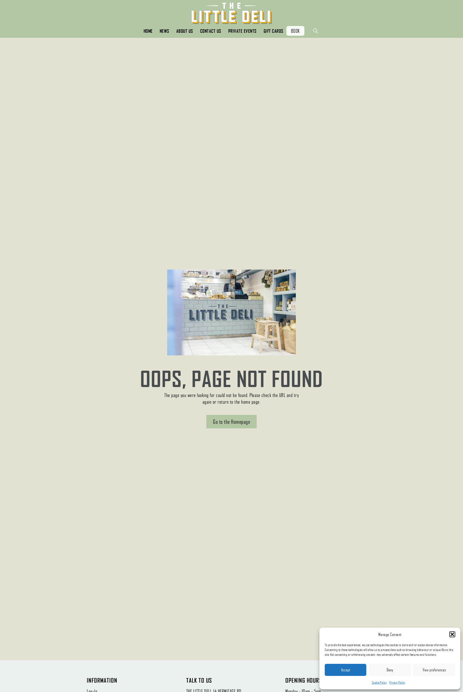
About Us (184, 31)
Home (148, 31)
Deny (390, 669)
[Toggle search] (316, 31)
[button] (452, 634)
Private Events (242, 31)
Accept (345, 669)
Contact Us (210, 31)
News (164, 31)
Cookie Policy (379, 682)
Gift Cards (273, 31)
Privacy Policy (397, 682)
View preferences (434, 669)
